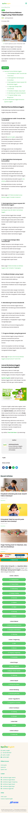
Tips (9, 7)
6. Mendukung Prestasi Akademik (16, 93)
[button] (26, 3)
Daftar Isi (5, 68)
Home (2, 7)
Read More (3, 500)
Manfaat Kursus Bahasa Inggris (13, 71)
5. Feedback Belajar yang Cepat (16, 91)
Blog (6, 7)
